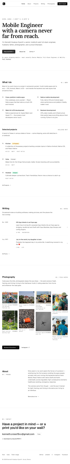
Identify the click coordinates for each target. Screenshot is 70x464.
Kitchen (8, 144)
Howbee (8, 173)
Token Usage (15, 454)
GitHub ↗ (32, 51)
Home (23, 4)
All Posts (5, 254)
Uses (8, 454)
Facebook (65, 454)
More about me (32, 396)
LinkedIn (47, 454)
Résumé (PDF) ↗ (8, 51)
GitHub (41, 454)
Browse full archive (10, 347)
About (29, 4)
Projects (36, 4)
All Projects (5, 185)
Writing (43, 4)
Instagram (25, 347)
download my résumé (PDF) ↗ (12, 439)
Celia (7, 159)
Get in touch (62, 4)
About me (22, 51)
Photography (51, 4)
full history (6, 59)
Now (3, 454)
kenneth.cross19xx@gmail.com (18, 434)
